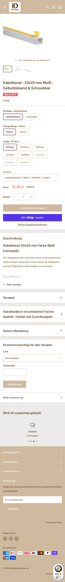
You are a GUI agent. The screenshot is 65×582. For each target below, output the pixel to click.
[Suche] (47, 7)
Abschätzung (15, 384)
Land (5, 351)
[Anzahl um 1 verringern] (15, 197)
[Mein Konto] (53, 7)
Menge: (6, 197)
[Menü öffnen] (4, 7)
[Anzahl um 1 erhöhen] (31, 197)
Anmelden (13, 508)
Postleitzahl (9, 365)
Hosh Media (57, 522)
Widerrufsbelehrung (13, 397)
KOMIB (6, 100)
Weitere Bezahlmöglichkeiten (32, 224)
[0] (59, 7)
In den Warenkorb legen (32, 207)
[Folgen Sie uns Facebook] (5, 539)
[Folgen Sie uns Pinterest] (17, 539)
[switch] (58, 577)
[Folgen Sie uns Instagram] (11, 539)
